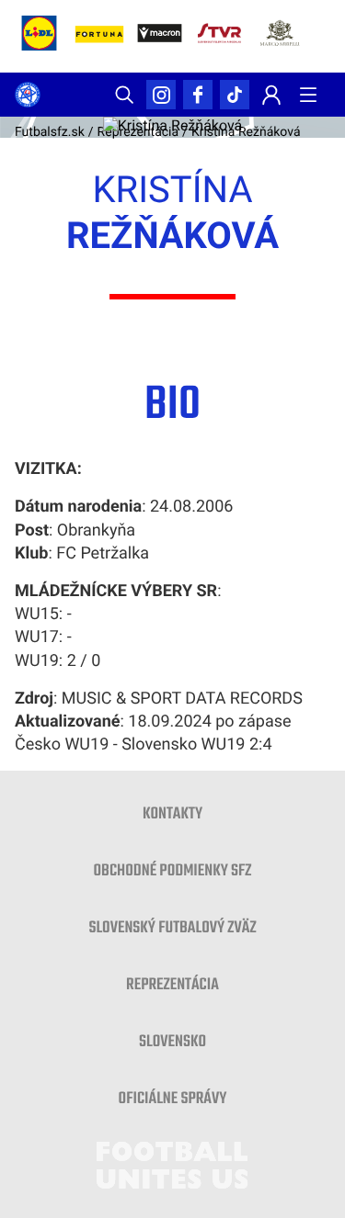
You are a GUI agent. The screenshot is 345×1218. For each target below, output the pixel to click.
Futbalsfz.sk (50, 132)
